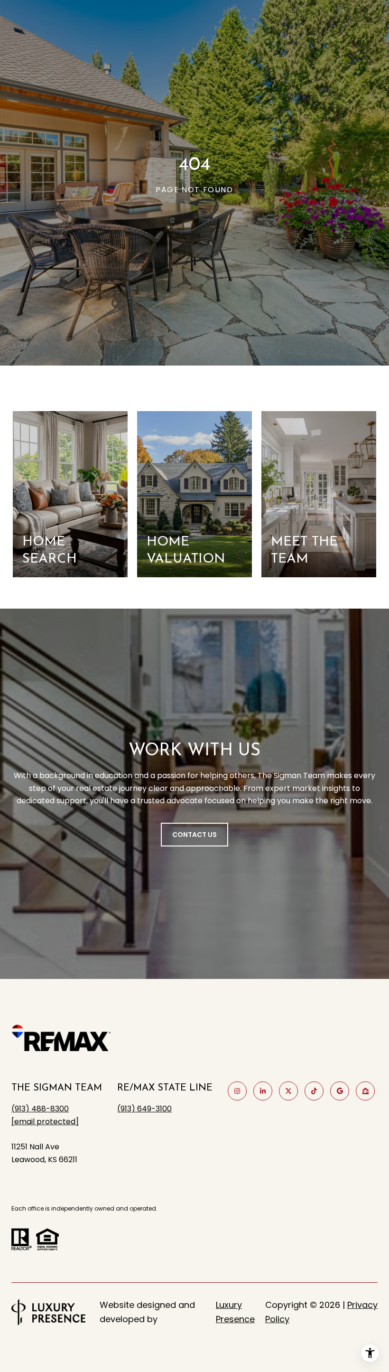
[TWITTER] (288, 1090)
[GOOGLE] (339, 1090)
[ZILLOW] (365, 1090)
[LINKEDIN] (262, 1090)
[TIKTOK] (314, 1090)
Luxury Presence (235, 1312)
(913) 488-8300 (40, 1108)
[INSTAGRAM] (237, 1090)
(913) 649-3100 (144, 1108)
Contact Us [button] (194, 834)
